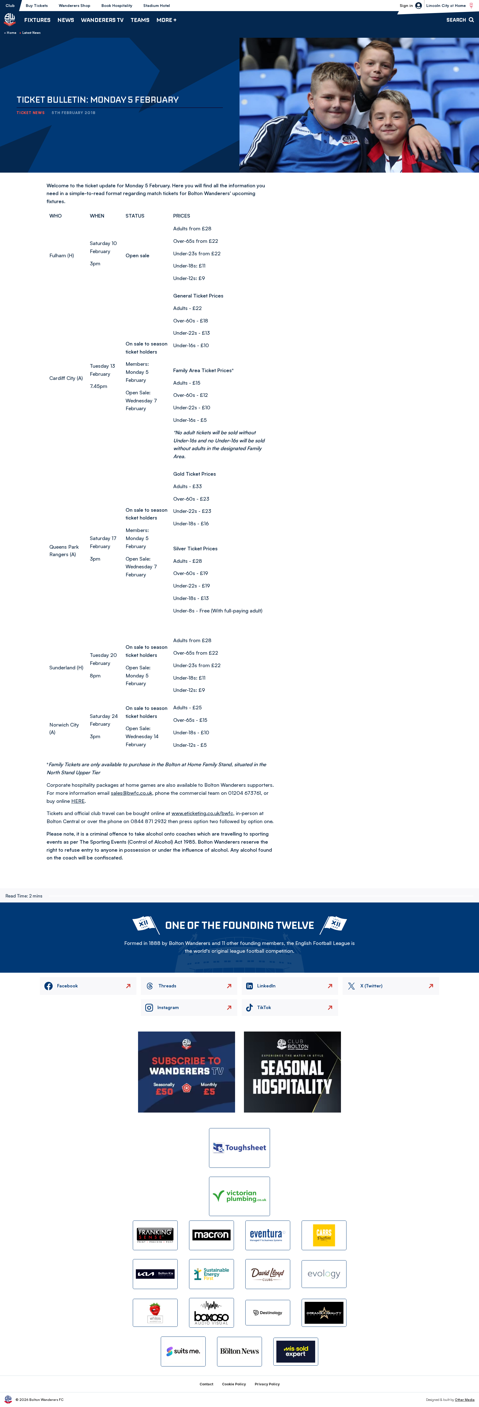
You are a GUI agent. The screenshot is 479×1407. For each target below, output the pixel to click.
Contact (206, 1384)
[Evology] (324, 1274)
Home (11, 33)
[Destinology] (267, 1312)
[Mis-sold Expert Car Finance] (295, 1352)
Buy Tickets (37, 5)
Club (10, 5)
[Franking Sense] (155, 1235)
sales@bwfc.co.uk (131, 793)
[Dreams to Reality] (324, 1313)
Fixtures (37, 19)
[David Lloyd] (267, 1274)
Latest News (31, 33)
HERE (78, 801)
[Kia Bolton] (155, 1274)
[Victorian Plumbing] (239, 1196)
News (65, 19)
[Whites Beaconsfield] (155, 1313)
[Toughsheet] (239, 1148)
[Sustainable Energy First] (211, 1274)
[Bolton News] (239, 1351)
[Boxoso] (211, 1313)
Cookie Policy (234, 1384)
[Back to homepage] (9, 19)
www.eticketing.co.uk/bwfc (202, 813)
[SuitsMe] (183, 1352)
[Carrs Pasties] (324, 1235)
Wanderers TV (102, 19)
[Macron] (211, 1235)
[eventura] (267, 1235)
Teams (140, 19)
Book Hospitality (116, 5)
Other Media (465, 1400)
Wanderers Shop (74, 5)
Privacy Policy (267, 1384)
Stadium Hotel (156, 5)
